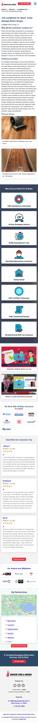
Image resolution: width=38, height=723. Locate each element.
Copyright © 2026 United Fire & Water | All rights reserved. (19, 717)
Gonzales (10, 633)
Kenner (9, 642)
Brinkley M (7, 481)
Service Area (21, 714)
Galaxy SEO (22, 719)
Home (5, 9)
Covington (10, 625)
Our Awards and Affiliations (19, 568)
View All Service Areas (19, 646)
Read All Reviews (19, 559)
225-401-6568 (25, 3)
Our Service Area (19, 592)
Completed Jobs (22, 9)
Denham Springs (12, 629)
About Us (12, 9)
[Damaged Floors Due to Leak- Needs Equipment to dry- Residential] (19, 160)
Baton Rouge (11, 621)
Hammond (10, 637)
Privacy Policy (30, 714)
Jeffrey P (6, 446)
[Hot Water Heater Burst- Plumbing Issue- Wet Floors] (19, 127)
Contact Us (13, 714)
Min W (5, 518)
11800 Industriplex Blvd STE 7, (19, 702)
